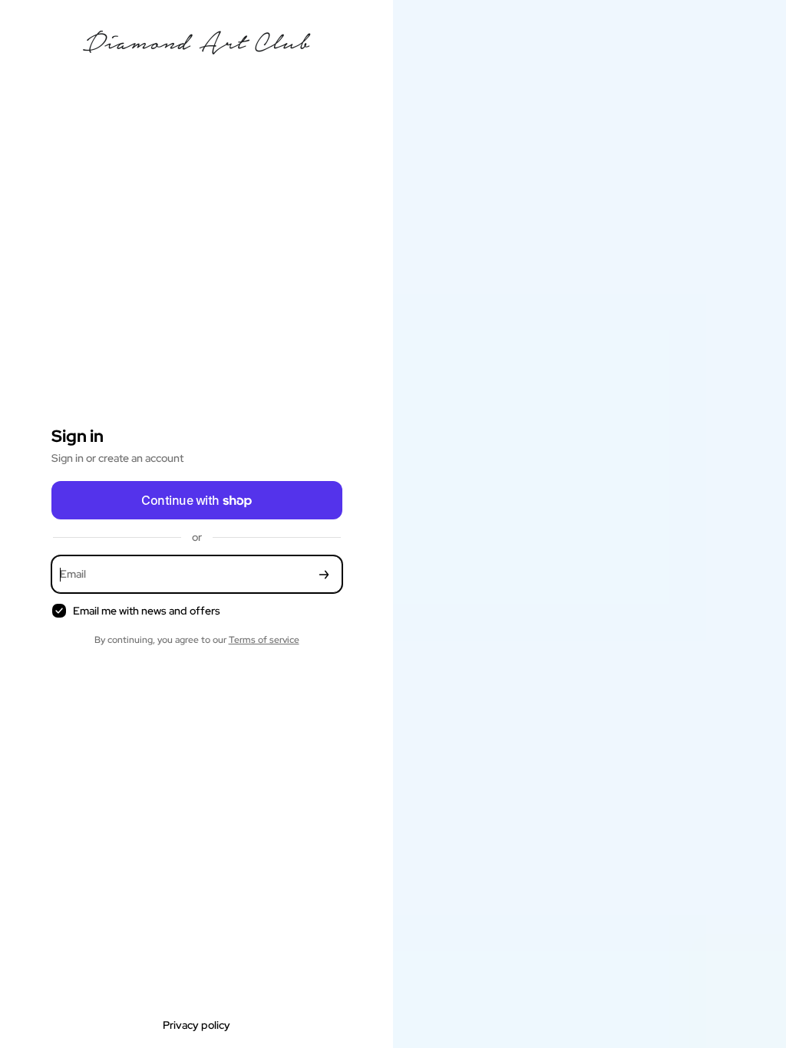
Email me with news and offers (146, 611)
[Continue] (324, 574)
